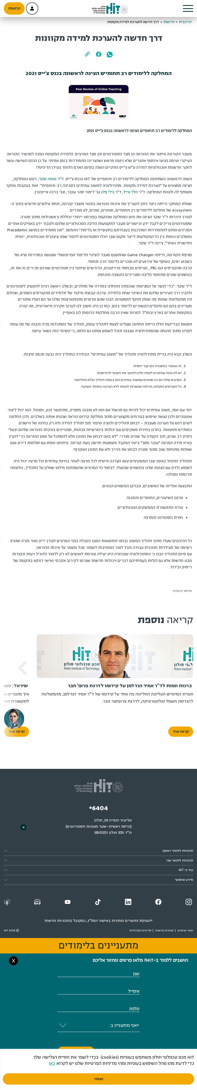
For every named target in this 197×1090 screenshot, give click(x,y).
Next (19, 660)
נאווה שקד (47, 179)
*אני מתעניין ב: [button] (124, 1025)
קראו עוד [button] (181, 731)
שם (136, 974)
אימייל (134, 991)
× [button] (24, 827)
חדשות (168, 22)
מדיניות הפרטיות (140, 930)
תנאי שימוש (185, 930)
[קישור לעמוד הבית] (110, 8)
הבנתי (98, 1079)
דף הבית (185, 22)
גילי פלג (107, 192)
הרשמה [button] (14, 8)
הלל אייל (130, 192)
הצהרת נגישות (164, 930)
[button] (188, 8)
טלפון (134, 1009)
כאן (52, 1063)
